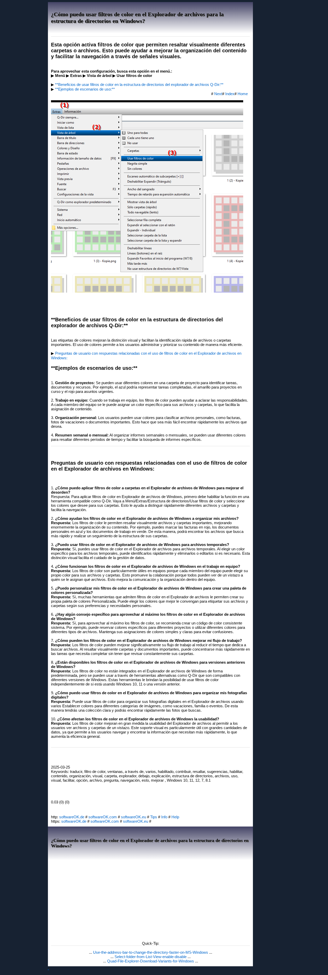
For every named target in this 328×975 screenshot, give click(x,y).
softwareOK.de (71, 817)
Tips (153, 817)
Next (218, 94)
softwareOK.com (102, 817)
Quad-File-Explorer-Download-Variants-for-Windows (151, 961)
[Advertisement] (150, 899)
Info (164, 817)
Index (229, 94)
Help (175, 817)
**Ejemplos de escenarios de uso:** (85, 89)
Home (243, 94)
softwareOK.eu (133, 817)
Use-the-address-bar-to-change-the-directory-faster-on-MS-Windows (151, 952)
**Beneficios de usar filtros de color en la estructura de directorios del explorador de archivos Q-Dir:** (139, 84)
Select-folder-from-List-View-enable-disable (151, 956)
